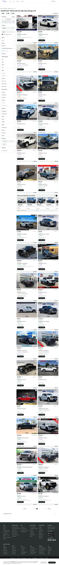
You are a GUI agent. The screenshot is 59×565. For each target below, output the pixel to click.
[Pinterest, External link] (55, 540)
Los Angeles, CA (41, 530)
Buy (10, 1)
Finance (22, 1)
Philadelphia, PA (41, 534)
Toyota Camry (5, 552)
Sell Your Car (23, 527)
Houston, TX (40, 528)
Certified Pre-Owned (6, 530)
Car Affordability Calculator (34, 528)
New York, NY (40, 536)
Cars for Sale (5, 8)
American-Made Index (15, 534)
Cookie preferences (44, 562)
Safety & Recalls (14, 533)
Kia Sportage (50, 547)
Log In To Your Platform (51, 528)
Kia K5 (49, 552)
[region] (29, 561)
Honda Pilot (13, 552)
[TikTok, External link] (48, 540)
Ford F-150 (22, 550)
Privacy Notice (13, 561)
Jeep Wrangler (32, 547)
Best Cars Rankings (15, 531)
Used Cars (4, 527)
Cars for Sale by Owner (6, 531)
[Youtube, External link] (51, 540)
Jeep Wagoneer (32, 550)
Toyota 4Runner (5, 553)
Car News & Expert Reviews (16, 528)
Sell (13, 1)
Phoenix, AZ (40, 531)
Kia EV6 (49, 553)
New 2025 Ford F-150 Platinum (21, 206)
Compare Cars (14, 530)
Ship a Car (31, 530)
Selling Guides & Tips (24, 531)
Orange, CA (9, 8)
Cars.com (36, 561)
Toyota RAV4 (5, 547)
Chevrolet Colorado (42, 553)
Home (1, 8)
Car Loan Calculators (33, 527)
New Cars (4, 528)
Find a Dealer (5, 533)
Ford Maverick (23, 547)
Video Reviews (14, 536)
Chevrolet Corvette (42, 547)
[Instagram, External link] (53, 540)
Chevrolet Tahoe (41, 552)
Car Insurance (32, 533)
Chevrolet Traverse (41, 550)
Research (17, 1)
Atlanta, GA (40, 533)
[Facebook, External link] (50, 540)
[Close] (58, 559)
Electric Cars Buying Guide (7, 537)
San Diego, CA (41, 537)
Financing (4, 538)
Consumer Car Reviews (15, 527)
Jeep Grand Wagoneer (33, 552)
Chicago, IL (40, 527)
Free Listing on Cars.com (24, 530)
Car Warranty (32, 531)
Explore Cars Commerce (51, 527)
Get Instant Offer (23, 528)
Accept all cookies (52, 562)
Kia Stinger (49, 550)
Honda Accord (14, 550)
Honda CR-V (14, 547)
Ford (12, 8)
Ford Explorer (23, 553)
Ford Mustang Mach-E (24, 552)
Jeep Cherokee (32, 553)
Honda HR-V (14, 553)
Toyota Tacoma (5, 550)
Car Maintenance (32, 534)
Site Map (31, 536)
